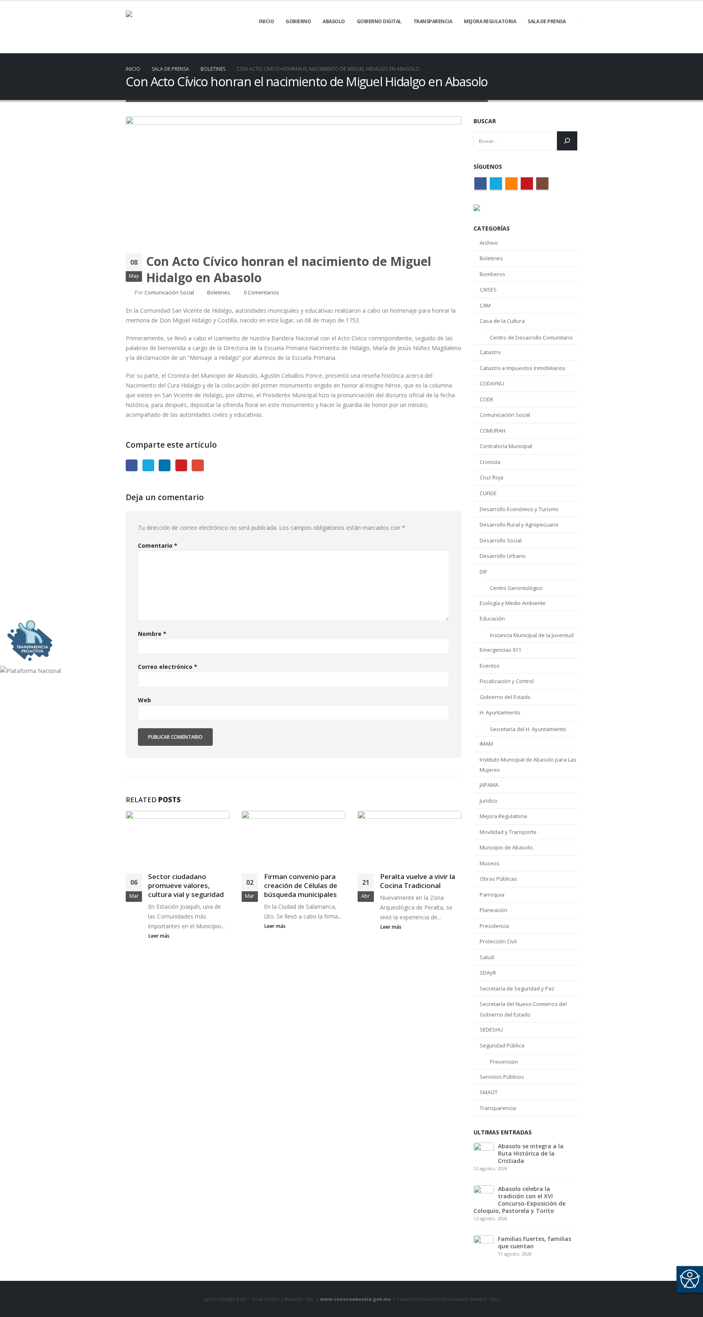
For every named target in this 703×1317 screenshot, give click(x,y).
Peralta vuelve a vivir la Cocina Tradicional (417, 881)
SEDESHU (491, 1029)
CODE (486, 399)
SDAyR (488, 972)
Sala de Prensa (546, 21)
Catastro (490, 352)
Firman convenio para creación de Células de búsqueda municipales (300, 885)
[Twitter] (529, 47)
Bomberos (492, 274)
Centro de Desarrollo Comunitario (531, 337)
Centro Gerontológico (516, 588)
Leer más (159, 935)
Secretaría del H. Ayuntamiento (528, 729)
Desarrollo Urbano (503, 555)
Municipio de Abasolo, (507, 847)
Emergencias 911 (500, 649)
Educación (492, 618)
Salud (487, 957)
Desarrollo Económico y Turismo (519, 509)
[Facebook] (516, 47)
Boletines (218, 292)
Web (144, 700)
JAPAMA (489, 784)
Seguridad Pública (502, 1045)
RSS (511, 183)
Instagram (542, 183)
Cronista (490, 462)
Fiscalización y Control (507, 681)
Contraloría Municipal (506, 446)
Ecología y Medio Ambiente (513, 603)
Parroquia (492, 894)
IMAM (486, 743)
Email (197, 465)
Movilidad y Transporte (508, 832)
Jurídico (489, 800)
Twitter (148, 465)
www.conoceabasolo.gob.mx (355, 1299)
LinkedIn (164, 465)
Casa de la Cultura (502, 320)
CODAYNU (492, 383)
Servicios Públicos (502, 1076)
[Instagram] (571, 47)
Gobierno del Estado (505, 697)
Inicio (266, 21)
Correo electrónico (167, 666)
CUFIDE (488, 493)
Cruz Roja (491, 477)
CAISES (488, 289)
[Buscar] (567, 140)
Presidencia (494, 926)
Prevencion (504, 1061)
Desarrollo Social (501, 540)
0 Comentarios (261, 292)
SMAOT (489, 1092)
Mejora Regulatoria (503, 816)
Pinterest (181, 465)
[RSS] (543, 47)
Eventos (490, 665)
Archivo (489, 242)
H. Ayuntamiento (500, 712)
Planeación (493, 910)
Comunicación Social (169, 292)
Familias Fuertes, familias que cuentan (534, 1242)
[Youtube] (557, 47)
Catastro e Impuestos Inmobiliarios (522, 368)
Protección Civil (498, 941)
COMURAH (492, 430)
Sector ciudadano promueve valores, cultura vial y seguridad (186, 885)
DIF (483, 571)
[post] (484, 1152)
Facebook (132, 465)
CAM (485, 305)
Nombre (152, 634)
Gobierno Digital (379, 21)
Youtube (527, 183)
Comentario (157, 545)
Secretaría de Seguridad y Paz (517, 988)
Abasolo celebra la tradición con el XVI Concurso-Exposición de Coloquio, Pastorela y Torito (519, 1200)
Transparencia (498, 1108)
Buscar (485, 121)
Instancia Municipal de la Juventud (532, 635)
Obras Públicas (498, 878)
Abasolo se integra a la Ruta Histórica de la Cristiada (530, 1153)
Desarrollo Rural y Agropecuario (519, 524)
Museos (490, 863)
